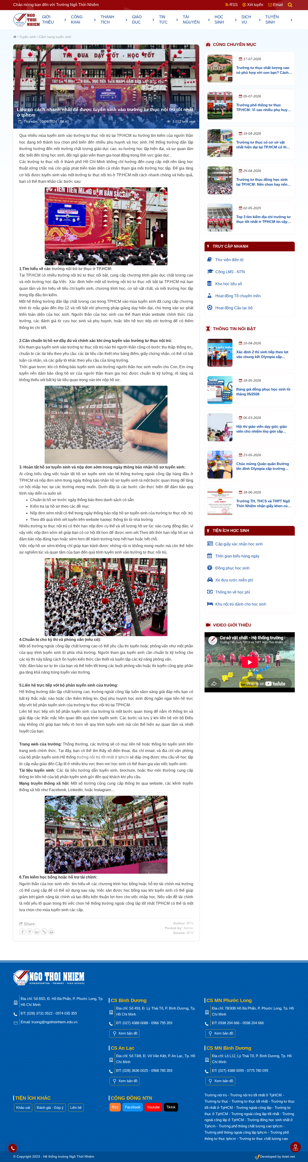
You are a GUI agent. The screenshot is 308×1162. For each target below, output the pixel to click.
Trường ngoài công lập (254, 1107)
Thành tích (114, 19)
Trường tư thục (217, 1101)
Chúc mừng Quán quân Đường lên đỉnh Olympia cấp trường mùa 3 (262, 468)
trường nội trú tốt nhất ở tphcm (103, 757)
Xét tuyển (254, 5)
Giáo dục (143, 19)
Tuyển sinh (278, 19)
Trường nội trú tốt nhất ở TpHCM (256, 1095)
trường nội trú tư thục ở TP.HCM (81, 269)
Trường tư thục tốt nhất (250, 1101)
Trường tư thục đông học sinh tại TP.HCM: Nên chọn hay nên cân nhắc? (262, 184)
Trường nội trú (216, 1095)
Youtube (153, 1107)
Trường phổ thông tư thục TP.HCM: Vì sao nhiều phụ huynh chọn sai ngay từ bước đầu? (264, 110)
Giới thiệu (54, 19)
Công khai (83, 19)
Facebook (133, 1107)
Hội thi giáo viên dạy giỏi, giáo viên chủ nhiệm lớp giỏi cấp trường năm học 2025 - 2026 (261, 431)
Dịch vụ (251, 19)
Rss (115, 1107)
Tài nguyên (196, 19)
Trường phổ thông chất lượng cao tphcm (251, 1126)
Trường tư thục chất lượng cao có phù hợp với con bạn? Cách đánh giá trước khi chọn (262, 72)
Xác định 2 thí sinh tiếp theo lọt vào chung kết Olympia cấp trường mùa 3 (262, 357)
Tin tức (168, 19)
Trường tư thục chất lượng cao (263, 1139)
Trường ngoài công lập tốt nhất (255, 1114)
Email (277, 5)
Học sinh (226, 19)
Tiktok (171, 1107)
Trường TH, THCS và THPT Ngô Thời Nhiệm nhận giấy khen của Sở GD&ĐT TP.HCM (263, 506)
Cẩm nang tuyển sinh (55, 37)
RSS (233, 5)
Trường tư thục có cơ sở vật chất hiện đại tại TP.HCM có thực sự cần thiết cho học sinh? (263, 147)
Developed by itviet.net (277, 1156)
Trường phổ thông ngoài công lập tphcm (236, 1132)
